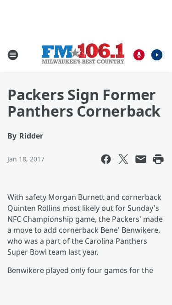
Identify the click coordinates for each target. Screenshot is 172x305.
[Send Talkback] (138, 54)
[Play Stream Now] (156, 54)
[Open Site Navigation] (12, 54)
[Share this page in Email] (140, 159)
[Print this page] (158, 159)
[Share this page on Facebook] (106, 159)
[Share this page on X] (123, 159)
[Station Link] (83, 54)
